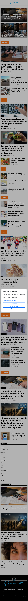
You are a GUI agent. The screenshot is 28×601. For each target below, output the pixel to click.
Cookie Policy (6, 300)
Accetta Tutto (14, 308)
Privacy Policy (13, 300)
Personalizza (14, 303)
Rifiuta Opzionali (14, 306)
